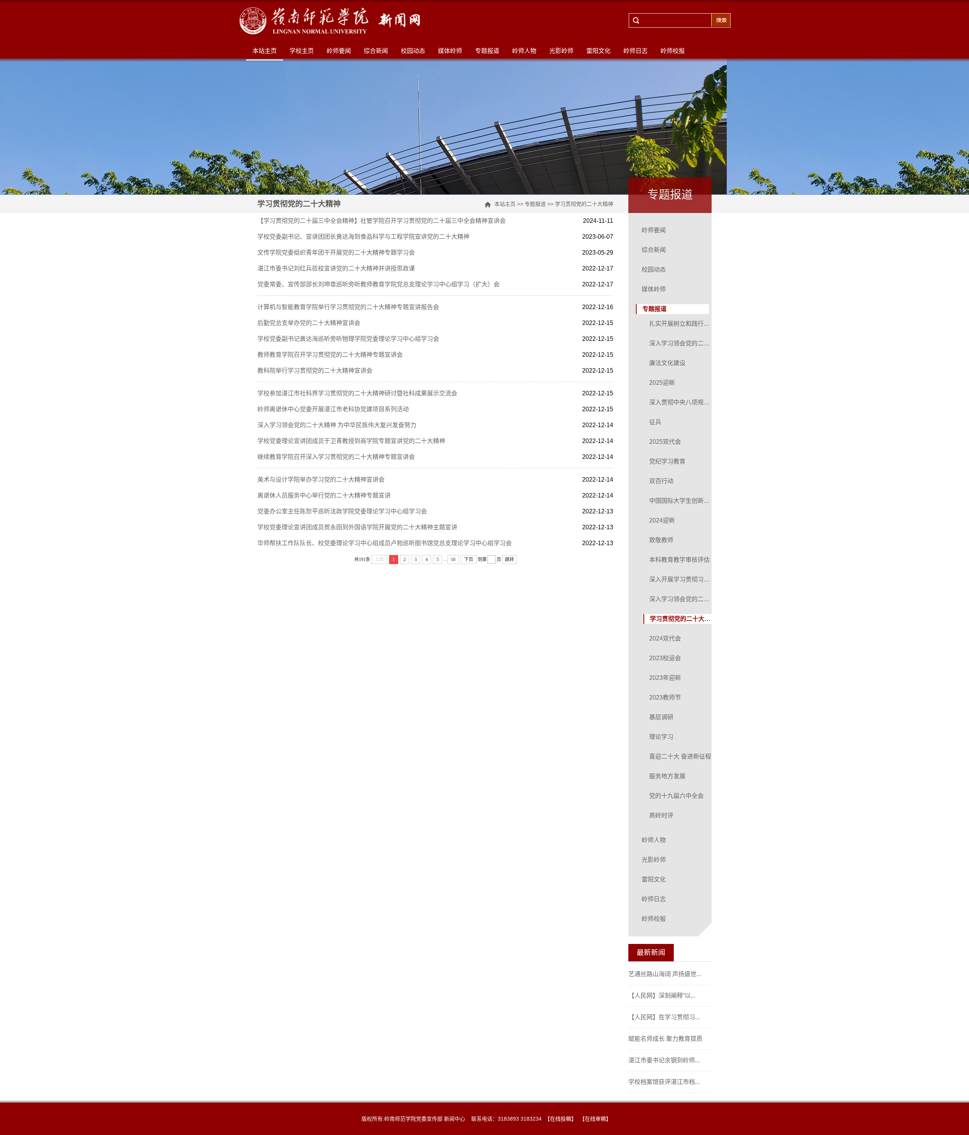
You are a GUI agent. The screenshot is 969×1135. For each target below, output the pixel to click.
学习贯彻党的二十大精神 (584, 204)
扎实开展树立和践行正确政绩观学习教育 (681, 323)
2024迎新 (662, 520)
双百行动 (661, 481)
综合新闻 (376, 51)
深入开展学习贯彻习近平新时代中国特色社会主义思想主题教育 (681, 579)
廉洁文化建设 (667, 363)
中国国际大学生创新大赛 (681, 501)
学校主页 (302, 51)
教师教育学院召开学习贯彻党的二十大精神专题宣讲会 (330, 354)
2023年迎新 (665, 678)
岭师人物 (524, 51)
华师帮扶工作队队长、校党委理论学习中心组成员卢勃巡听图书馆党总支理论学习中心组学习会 (384, 543)
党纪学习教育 (667, 461)
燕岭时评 (661, 815)
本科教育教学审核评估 (679, 560)
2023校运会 (665, 658)
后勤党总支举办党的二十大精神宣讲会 (308, 323)
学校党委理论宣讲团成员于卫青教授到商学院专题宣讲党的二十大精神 (351, 441)
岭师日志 (635, 51)
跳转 (509, 559)
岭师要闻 (339, 51)
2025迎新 (662, 382)
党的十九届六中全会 (676, 796)
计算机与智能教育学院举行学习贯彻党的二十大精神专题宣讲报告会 (348, 307)
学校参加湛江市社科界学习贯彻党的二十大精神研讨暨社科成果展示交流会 (357, 393)
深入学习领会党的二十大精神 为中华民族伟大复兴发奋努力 (336, 425)
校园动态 (413, 51)
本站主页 (264, 51)
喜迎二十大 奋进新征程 (680, 756)
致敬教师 (661, 540)
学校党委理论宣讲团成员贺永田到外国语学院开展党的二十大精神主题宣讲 (357, 527)
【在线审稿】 (595, 1119)
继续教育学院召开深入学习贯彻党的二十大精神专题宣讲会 (336, 457)
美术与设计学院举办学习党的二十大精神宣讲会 (321, 479)
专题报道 (487, 51)
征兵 (655, 422)
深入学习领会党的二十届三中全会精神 (681, 599)
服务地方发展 (667, 776)
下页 (468, 559)
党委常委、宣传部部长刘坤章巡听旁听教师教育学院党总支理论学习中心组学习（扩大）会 (378, 284)
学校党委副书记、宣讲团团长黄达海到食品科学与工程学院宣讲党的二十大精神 (363, 236)
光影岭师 (561, 51)
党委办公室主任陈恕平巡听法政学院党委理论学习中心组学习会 (342, 511)
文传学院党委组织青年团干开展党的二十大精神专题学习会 (336, 252)
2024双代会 (665, 638)
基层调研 (661, 717)
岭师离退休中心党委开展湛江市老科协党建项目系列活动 (333, 409)
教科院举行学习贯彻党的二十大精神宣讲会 (314, 370)
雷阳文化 (598, 51)
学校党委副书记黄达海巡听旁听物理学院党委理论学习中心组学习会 (348, 339)
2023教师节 (665, 697)
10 (453, 559)
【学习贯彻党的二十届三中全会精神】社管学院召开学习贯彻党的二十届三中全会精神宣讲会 (381, 221)
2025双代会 (665, 441)
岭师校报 (673, 51)
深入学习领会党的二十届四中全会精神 (681, 343)
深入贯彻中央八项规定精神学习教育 (681, 402)
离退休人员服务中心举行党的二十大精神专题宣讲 (324, 495)
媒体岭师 (450, 51)
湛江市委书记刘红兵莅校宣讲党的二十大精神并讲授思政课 (336, 268)
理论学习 (661, 737)
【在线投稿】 (560, 1119)
